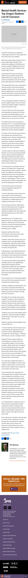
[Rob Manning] (4, 447)
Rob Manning (6, 20)
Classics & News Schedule (9, 548)
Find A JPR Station (7, 545)
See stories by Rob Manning (17, 461)
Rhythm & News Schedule (9, 551)
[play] (2, 576)
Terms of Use (6, 522)
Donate (23, 2)
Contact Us (5, 519)
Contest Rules (6, 529)
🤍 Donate (14, 489)
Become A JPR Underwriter (9, 535)
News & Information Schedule (10, 554)
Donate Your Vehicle (8, 538)
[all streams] (26, 576)
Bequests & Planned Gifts (9, 542)
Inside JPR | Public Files (8, 526)
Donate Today (6, 532)
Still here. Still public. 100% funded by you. (14, 480)
